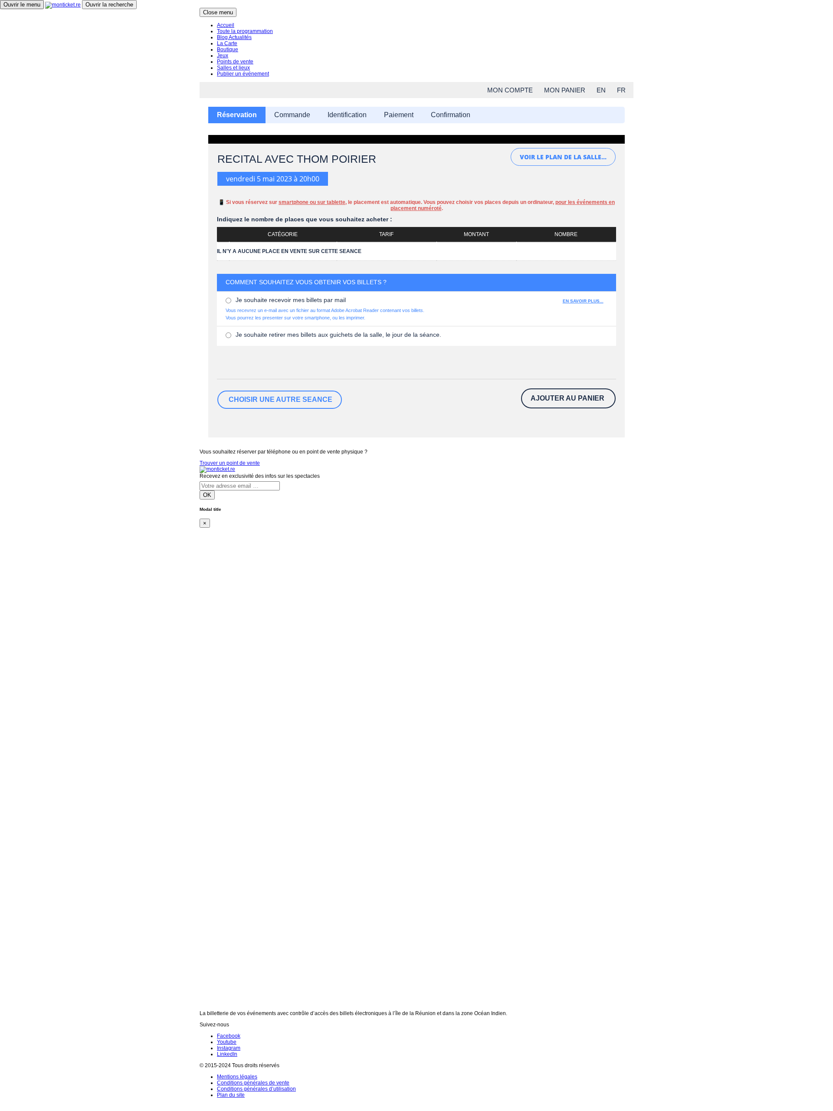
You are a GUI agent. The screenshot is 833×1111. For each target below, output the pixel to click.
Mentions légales (237, 1077)
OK (207, 495)
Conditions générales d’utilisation (256, 1089)
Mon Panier (564, 90)
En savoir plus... (583, 301)
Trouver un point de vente (230, 463)
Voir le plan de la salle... (563, 157)
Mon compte (510, 90)
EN (601, 90)
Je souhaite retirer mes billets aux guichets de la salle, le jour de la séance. (338, 334)
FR (621, 90)
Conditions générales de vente (253, 1083)
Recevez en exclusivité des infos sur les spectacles (260, 476)
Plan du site (231, 1095)
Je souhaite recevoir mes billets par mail (291, 299)
